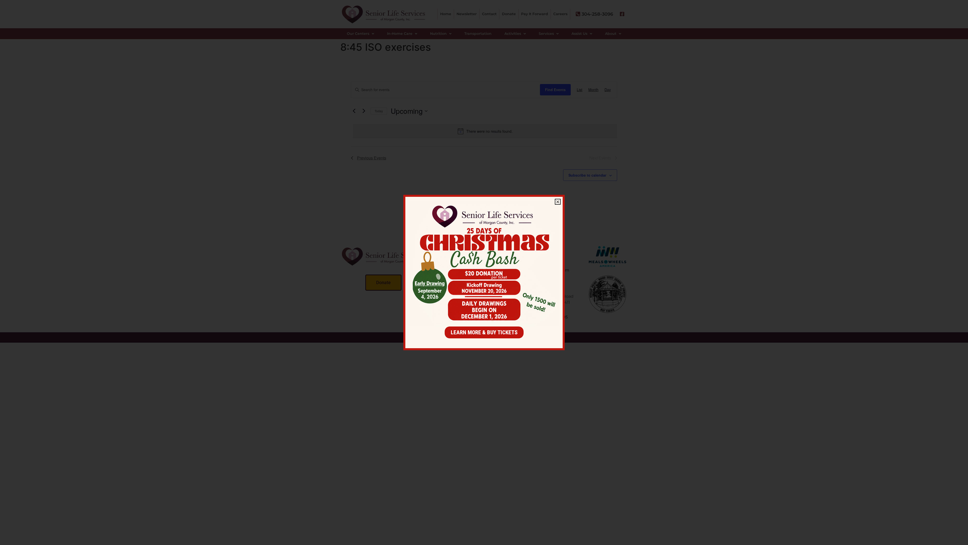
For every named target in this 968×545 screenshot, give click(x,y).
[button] (558, 202)
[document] (484, 272)
